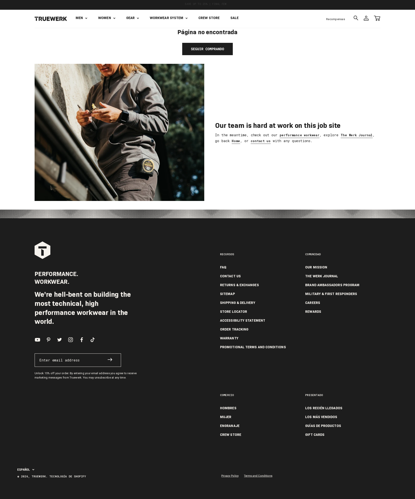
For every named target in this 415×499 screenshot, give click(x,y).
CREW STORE (230, 435)
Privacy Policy (230, 475)
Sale (234, 18)
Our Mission (316, 267)
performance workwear (299, 135)
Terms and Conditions (258, 475)
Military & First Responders (331, 294)
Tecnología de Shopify (67, 476)
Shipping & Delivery (237, 303)
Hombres (228, 408)
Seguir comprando (207, 49)
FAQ (223, 267)
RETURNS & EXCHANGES (239, 285)
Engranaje (229, 426)
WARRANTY (229, 338)
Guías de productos (323, 426)
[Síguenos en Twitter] (59, 340)
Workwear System (166, 18)
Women (104, 18)
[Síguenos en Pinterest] (48, 340)
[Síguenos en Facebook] (82, 340)
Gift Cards (314, 435)
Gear (130, 18)
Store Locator (233, 312)
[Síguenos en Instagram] (70, 340)
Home (236, 141)
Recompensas (335, 19)
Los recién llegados (323, 408)
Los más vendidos (321, 417)
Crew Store (209, 18)
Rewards (313, 312)
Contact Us (230, 276)
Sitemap (227, 294)
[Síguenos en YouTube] (37, 340)
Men (79, 18)
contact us (261, 141)
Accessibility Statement (242, 321)
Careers (312, 303)
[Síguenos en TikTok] (93, 340)
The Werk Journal (357, 135)
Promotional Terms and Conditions (253, 347)
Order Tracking (234, 329)
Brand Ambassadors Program (332, 285)
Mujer (225, 417)
